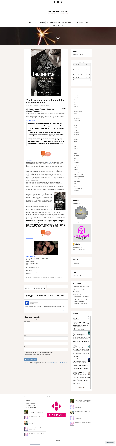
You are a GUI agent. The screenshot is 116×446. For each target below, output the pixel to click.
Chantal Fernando (47, 276)
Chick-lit (76, 106)
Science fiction (77, 181)
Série (58, 277)
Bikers (38, 276)
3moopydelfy (36, 105)
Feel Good (76, 139)
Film (75, 143)
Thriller (75, 185)
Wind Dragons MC (41, 278)
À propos (30, 22)
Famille (75, 130)
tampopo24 (31, 416)
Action (75, 94)
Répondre (64, 310)
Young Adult (76, 190)
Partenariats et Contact (53, 22)
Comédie (76, 108)
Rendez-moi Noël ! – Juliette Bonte (81, 296)
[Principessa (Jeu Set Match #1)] (89, 333)
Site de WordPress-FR (30, 405)
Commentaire (27, 321)
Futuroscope (76, 144)
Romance (47, 105)
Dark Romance (77, 118)
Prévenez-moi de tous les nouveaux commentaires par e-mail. (39, 352)
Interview (76, 148)
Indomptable (29, 277)
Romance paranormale (79, 178)
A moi (74, 345)
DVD (75, 129)
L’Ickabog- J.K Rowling (40, 433)
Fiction (75, 141)
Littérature (76, 155)
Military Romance (78, 158)
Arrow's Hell (33, 276)
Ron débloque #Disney (79, 301)
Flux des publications (30, 401)
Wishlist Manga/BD (77, 275)
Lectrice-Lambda (32, 410)
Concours (76, 115)
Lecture (42, 22)
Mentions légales (66, 22)
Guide (75, 146)
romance (38, 277)
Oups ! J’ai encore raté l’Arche (80, 298)
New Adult (76, 162)
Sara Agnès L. (76, 346)
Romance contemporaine (46, 277)
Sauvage (49, 162)
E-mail (25, 341)
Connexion (28, 400)
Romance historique (78, 174)
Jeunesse (76, 150)
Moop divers (76, 160)
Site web (25, 346)
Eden (59, 276)
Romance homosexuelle (79, 176)
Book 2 (41, 276)
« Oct (74, 83)
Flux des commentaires (31, 403)
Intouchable (75, 358)
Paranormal (76, 164)
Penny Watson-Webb (77, 373)
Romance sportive (78, 179)
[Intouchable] (89, 359)
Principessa (75, 331)
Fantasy (75, 137)
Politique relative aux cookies (35, 444)
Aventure (76, 97)
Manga (75, 157)
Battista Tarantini (76, 333)
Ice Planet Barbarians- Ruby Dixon (81, 299)
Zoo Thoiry (76, 191)
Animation (76, 95)
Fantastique (76, 132)
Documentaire (77, 120)
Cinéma (36, 22)
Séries (86, 22)
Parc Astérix (76, 165)
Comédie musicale (78, 111)
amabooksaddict (34, 302)
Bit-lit (75, 104)
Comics (75, 113)
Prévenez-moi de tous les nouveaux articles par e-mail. (37, 354)
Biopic (75, 102)
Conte (75, 116)
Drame (75, 123)
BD (74, 101)
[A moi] (89, 346)
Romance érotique (78, 172)
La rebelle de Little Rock (78, 372)
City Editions (54, 276)
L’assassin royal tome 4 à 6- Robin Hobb (57, 286)
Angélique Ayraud (76, 319)
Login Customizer (78, 22)
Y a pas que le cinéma (58, 25)
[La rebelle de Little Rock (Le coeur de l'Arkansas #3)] (89, 373)
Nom (25, 335)
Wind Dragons (34, 278)
